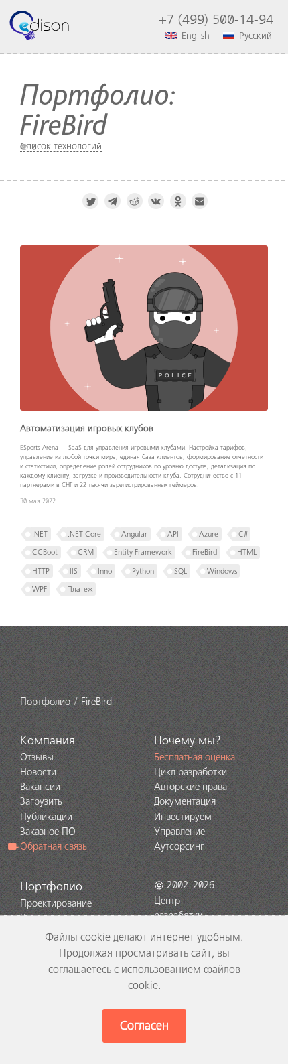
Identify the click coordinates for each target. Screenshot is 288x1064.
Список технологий (61, 146)
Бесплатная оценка (194, 757)
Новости (38, 772)
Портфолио (51, 886)
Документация (185, 801)
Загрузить (41, 801)
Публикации (46, 816)
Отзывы (37, 757)
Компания (47, 740)
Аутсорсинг (179, 846)
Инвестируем (183, 816)
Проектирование (56, 903)
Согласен (144, 1026)
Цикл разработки (190, 772)
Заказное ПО (48, 831)
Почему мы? (187, 740)
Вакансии (40, 786)
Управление (179, 831)
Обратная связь (53, 846)
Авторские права (190, 786)
